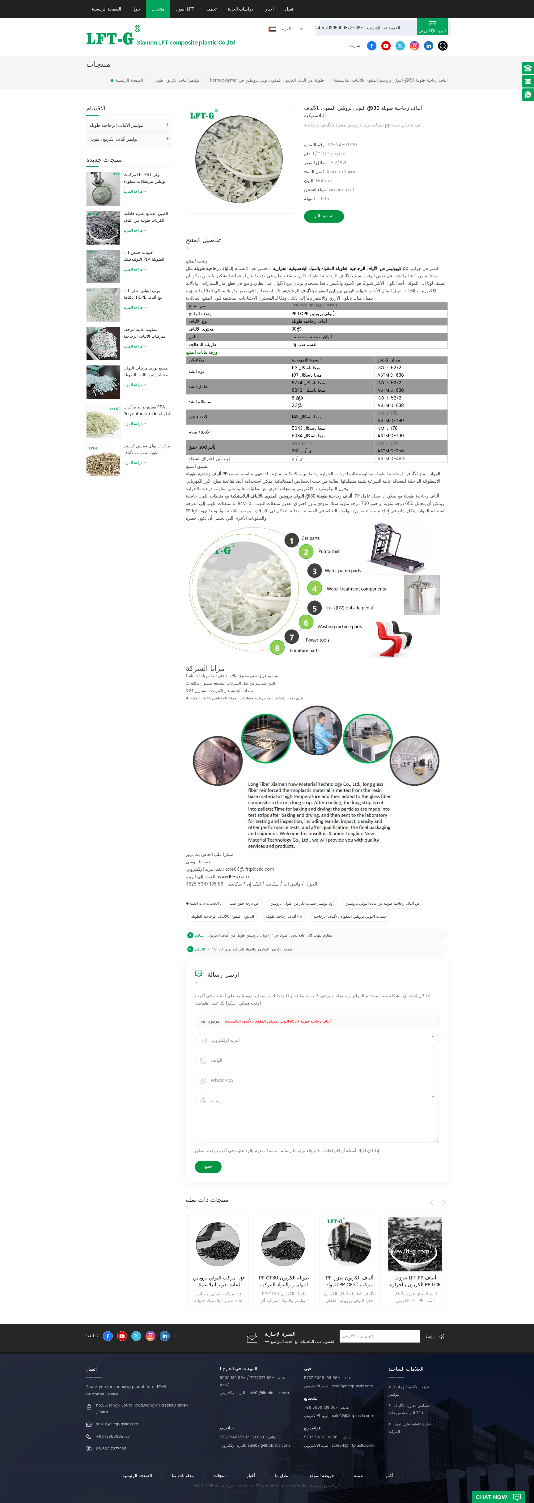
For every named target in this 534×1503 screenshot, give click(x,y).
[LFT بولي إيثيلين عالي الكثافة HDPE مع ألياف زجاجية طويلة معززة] (103, 304)
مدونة (359, 1475)
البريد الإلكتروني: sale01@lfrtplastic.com (254, 1393)
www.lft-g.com (233, 876)
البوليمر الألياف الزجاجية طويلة (117, 125)
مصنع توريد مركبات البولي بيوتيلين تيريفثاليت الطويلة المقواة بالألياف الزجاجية (146, 372)
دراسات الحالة (240, 8)
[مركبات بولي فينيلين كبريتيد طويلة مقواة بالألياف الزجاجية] (103, 459)
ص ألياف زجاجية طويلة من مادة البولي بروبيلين (382, 904)
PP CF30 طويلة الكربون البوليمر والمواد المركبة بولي (250, 949)
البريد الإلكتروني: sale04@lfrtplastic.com (339, 1446)
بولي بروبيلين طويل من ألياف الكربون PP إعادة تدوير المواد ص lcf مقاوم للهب (270, 935)
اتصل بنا (282, 1475)
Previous (432, 1202)
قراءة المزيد (133, 191)
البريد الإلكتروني (432, 31)
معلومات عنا (183, 1475)
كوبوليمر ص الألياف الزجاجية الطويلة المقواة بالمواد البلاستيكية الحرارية (337, 268)
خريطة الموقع (321, 1475)
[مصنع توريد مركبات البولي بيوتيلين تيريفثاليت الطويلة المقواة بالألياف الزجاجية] (103, 382)
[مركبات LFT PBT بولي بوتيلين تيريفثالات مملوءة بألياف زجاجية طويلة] (103, 188)
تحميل (211, 8)
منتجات (157, 8)
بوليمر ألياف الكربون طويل (177, 80)
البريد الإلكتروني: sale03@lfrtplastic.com (255, 1446)
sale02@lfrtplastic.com (117, 1424)
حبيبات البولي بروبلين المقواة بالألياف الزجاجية (350, 917)
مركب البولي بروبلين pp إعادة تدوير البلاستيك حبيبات (218, 1281)
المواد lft (185, 8)
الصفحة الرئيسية (106, 8)
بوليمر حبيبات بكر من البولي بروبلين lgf (302, 904)
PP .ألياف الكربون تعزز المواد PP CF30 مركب (349, 1281)
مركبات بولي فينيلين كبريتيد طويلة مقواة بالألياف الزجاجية (147, 450)
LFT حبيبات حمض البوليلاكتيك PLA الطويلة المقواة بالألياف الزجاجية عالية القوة (144, 256)
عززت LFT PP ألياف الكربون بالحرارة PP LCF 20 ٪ (415, 1281)
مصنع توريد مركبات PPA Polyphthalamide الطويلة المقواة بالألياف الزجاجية (148, 411)
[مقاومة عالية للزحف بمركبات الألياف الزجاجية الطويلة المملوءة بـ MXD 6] (103, 343)
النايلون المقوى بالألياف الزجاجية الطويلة (222, 917)
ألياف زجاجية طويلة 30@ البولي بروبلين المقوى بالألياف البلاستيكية (277, 1021)
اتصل (290, 8)
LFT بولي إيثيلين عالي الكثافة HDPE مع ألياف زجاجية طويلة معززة (143, 294)
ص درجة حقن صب (244, 904)
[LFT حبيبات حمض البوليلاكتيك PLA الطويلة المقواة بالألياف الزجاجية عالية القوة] (103, 266)
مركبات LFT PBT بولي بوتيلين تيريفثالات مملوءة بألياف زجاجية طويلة (145, 178)
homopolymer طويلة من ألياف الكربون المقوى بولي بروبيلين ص (267, 80)
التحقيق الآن (324, 216)
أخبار (269, 8)
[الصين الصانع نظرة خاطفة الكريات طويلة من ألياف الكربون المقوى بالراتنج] (103, 227)
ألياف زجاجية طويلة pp (284, 917)
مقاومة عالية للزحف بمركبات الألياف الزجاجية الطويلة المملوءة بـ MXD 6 (147, 333)
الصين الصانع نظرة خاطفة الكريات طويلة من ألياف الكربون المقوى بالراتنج (146, 217)
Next (443, 1202)
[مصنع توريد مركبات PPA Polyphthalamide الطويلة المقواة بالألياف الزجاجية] (103, 421)
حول (136, 8)
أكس (388, 1475)
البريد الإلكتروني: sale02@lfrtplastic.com (339, 1416)
